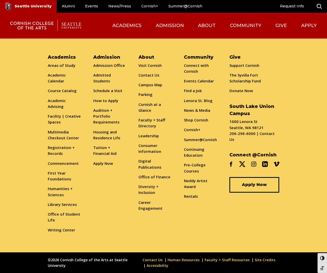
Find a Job (193, 90)
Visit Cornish (150, 65)
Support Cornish (244, 65)
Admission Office (109, 65)
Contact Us (148, 75)
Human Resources (184, 259)
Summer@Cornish (185, 6)
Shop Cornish (196, 119)
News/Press (119, 6)
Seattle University (33, 6)
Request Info (292, 6)
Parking (145, 94)
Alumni (68, 6)
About (207, 25)
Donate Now (241, 90)
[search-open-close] (319, 6)
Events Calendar (199, 80)
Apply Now (103, 163)
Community (245, 25)
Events (91, 6)
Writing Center (61, 229)
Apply (309, 25)
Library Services (62, 204)
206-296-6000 (242, 133)
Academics (127, 25)
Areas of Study (61, 65)
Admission (170, 25)
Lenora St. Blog (198, 100)
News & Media (197, 110)
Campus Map (150, 84)
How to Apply (105, 100)
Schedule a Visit (107, 90)
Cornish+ (149, 6)
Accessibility (157, 265)
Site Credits (265, 259)
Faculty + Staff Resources (227, 259)
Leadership (148, 135)
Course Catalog (62, 90)
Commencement (63, 163)
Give (281, 25)
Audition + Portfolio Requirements (106, 116)
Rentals (191, 196)
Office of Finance (154, 176)
